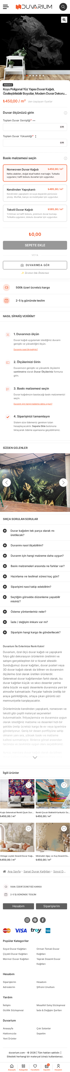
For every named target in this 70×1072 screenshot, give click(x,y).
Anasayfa (8, 1028)
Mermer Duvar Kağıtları (16, 959)
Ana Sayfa (14, 871)
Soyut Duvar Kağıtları (14, 948)
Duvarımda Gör (38, 265)
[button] (64, 20)
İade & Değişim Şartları (49, 1010)
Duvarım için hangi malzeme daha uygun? (33, 404)
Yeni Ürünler (10, 1038)
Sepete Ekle (35, 245)
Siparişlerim (9, 982)
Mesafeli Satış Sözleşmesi (51, 1005)
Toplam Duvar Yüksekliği (17, 136)
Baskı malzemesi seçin (19, 158)
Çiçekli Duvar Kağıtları (15, 953)
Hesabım (41, 982)
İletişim (7, 1005)
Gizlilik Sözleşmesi (13, 1010)
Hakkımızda (9, 1033)
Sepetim (41, 1033)
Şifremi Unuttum (46, 987)
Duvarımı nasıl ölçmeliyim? (26, 349)
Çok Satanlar (44, 1028)
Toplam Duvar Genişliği (16, 120)
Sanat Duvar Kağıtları (37, 871)
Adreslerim (9, 987)
